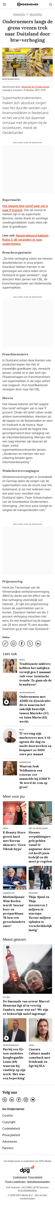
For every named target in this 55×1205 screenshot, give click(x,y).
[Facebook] (18, 1099)
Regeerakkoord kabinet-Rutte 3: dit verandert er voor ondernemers (25, 239)
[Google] (4, 1099)
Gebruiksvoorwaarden (38, 1181)
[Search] (51, 4)
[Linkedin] (11, 1099)
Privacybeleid (35, 1177)
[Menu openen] (4, 4)
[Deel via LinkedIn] (38, 644)
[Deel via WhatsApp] (13, 644)
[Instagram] (25, 1099)
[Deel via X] (30, 644)
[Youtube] (33, 1099)
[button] (15, 1181)
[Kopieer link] (5, 644)
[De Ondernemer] (27, 4)
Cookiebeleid (20, 1177)
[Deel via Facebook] (22, 644)
